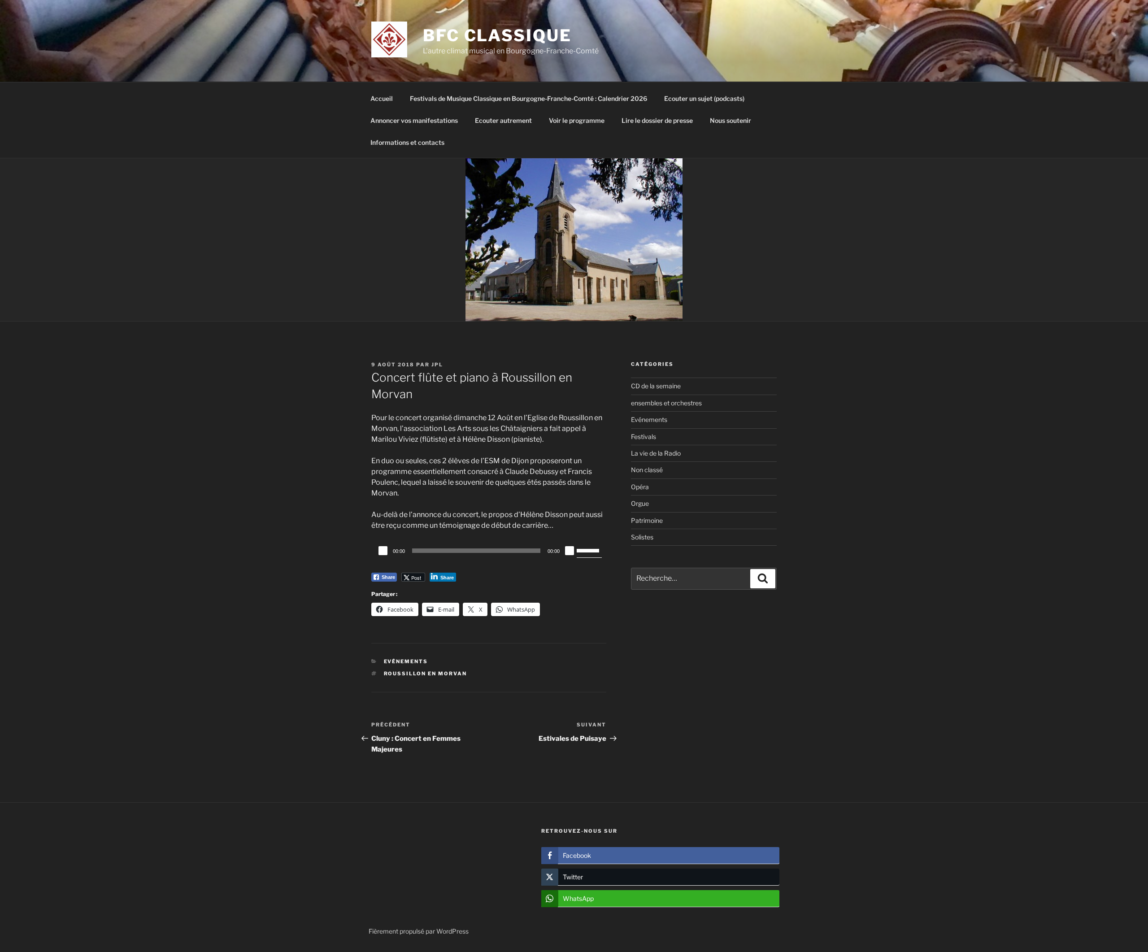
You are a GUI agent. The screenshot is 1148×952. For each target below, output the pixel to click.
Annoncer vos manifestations (414, 120)
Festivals (643, 436)
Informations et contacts (407, 142)
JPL (437, 364)
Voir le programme (576, 120)
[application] (488, 551)
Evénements (406, 661)
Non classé (647, 470)
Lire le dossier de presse (657, 120)
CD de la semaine (656, 386)
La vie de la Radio (656, 453)
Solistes (642, 537)
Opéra (640, 487)
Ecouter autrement (503, 120)
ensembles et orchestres (666, 403)
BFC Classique (497, 35)
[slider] (589, 550)
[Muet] (569, 550)
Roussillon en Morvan (425, 673)
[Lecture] (382, 550)
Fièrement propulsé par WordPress (419, 931)
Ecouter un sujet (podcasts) (704, 98)
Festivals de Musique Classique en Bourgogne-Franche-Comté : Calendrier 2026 (528, 98)
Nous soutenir (730, 120)
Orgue (640, 503)
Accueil (381, 98)
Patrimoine (647, 520)
